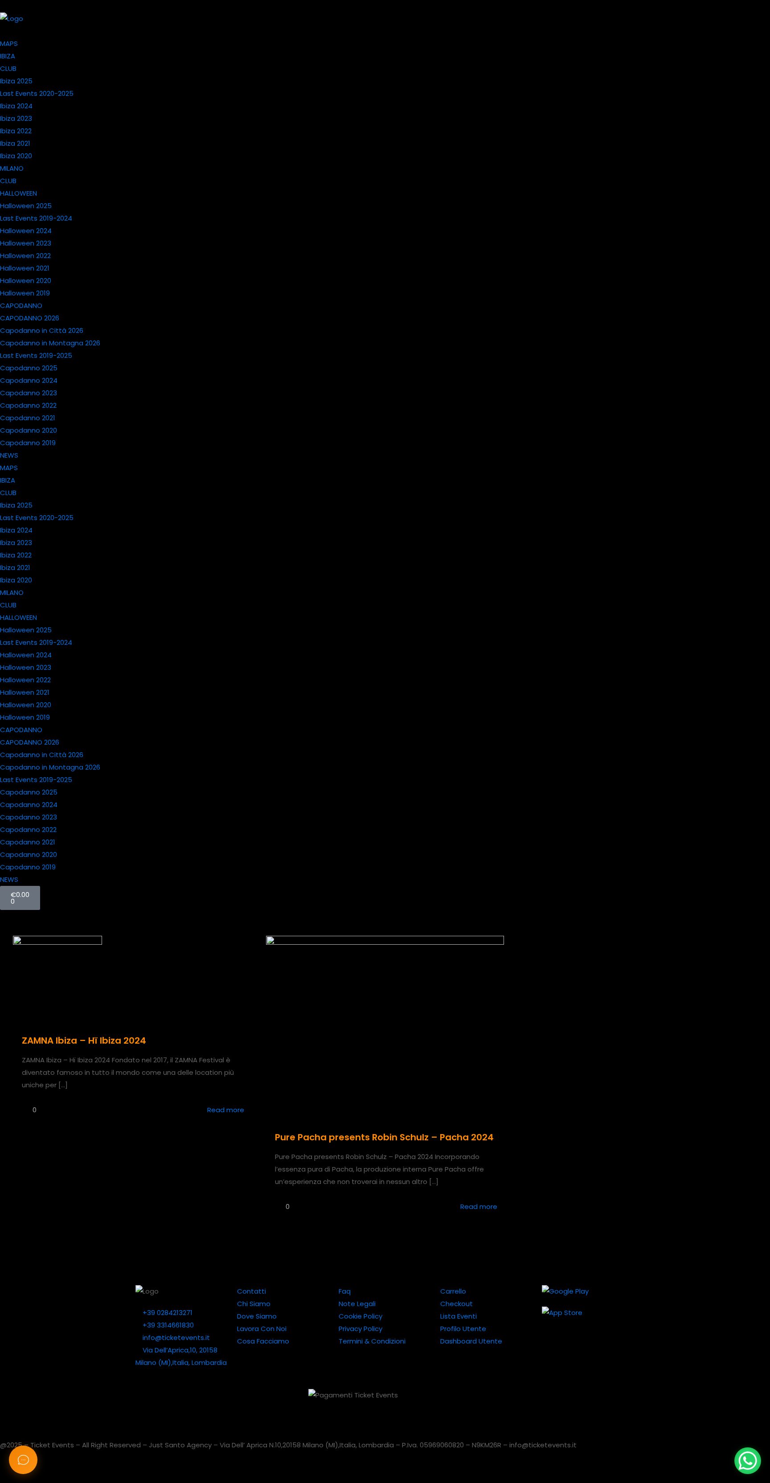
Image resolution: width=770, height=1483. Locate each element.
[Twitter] (486, 1400)
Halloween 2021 (24, 268)
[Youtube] (534, 1400)
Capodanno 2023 (28, 392)
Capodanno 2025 (28, 368)
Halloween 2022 (25, 255)
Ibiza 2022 (16, 130)
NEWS (9, 455)
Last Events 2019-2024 (36, 218)
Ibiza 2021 (15, 143)
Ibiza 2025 (16, 81)
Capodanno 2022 (28, 405)
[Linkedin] (510, 1400)
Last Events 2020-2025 (37, 93)
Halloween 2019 (25, 293)
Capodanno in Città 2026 (41, 330)
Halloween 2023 (25, 243)
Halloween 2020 (25, 280)
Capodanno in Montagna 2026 (50, 343)
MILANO (12, 168)
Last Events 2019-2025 (36, 355)
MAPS (9, 43)
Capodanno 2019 (28, 442)
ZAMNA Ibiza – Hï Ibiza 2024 (84, 1040)
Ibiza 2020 (16, 155)
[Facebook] (582, 1400)
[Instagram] (558, 1400)
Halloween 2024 (26, 230)
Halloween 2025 (26, 205)
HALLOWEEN (18, 193)
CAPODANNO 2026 (29, 318)
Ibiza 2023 (16, 118)
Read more (225, 1109)
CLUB (8, 68)
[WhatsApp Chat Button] (747, 1460)
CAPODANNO (21, 305)
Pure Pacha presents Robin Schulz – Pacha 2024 (384, 1137)
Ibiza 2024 (16, 106)
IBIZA (7, 56)
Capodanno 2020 (28, 430)
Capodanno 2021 (27, 417)
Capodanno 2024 (28, 380)
